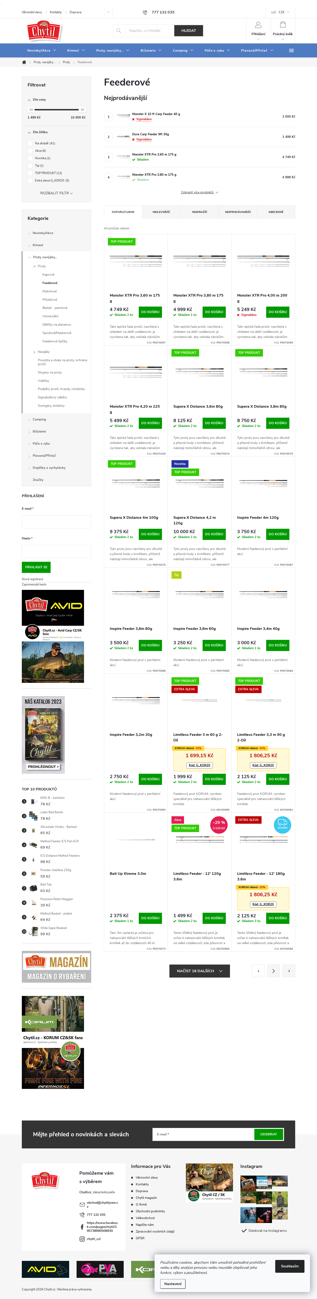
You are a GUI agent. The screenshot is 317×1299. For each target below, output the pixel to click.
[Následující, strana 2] (273, 971)
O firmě (141, 1204)
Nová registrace (32, 579)
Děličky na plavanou (56, 324)
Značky (38, 480)
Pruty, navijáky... (45, 257)
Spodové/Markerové (56, 333)
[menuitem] (42, 50)
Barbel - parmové (54, 308)
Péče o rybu (41, 443)
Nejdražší (199, 212)
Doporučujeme (123, 212)
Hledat (188, 30)
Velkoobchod (145, 1218)
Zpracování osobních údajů (155, 1231)
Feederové (49, 283)
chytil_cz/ (94, 1239)
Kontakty (56, 12)
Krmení (38, 245)
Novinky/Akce (43, 233)
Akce (40, 151)
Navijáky (44, 352)
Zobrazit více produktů (197, 193)
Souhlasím (290, 1266)
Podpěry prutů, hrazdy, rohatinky (61, 389)
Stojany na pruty (50, 372)
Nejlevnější (161, 212)
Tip (39, 166)
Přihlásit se (36, 567)
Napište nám (145, 1225)
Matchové (49, 291)
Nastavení (172, 1283)
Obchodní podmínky (150, 1211)
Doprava (75, 12)
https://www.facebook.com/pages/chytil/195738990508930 (102, 1227)
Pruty (42, 266)
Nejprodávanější (238, 212)
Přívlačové (49, 299)
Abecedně (275, 212)
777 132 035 (96, 1215)
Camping (39, 419)
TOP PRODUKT (48, 173)
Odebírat (268, 1134)
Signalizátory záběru (52, 397)
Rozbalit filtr (54, 193)
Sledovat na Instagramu (267, 1230)
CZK (282, 12)
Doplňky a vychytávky (49, 468)
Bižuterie (39, 431)
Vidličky (43, 381)
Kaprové (48, 274)
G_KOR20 (199, 765)
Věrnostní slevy (32, 12)
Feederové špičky (54, 341)
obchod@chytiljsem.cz (102, 1204)
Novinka (42, 158)
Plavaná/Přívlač (44, 455)
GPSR (140, 1238)
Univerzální (50, 316)
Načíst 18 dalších (196, 971)
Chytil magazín (146, 1198)
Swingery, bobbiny (51, 405)
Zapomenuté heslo (34, 584)
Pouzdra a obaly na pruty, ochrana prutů (62, 362)
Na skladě (44, 143)
